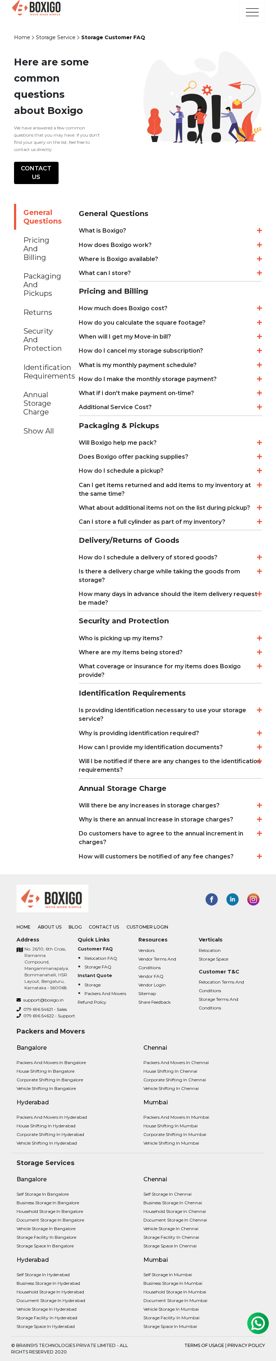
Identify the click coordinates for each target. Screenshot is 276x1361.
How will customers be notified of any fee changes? (156, 856)
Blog (76, 927)
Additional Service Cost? (115, 407)
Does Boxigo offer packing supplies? (133, 456)
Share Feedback (154, 1002)
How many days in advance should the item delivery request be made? (168, 598)
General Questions (42, 216)
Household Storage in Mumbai (174, 1291)
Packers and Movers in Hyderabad (52, 1117)
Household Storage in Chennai (174, 1211)
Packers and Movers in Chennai (176, 1062)
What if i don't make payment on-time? (136, 393)
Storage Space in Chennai (170, 1245)
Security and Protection (42, 340)
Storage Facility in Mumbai (171, 1317)
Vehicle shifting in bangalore (46, 1088)
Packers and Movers (105, 993)
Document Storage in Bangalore (50, 1220)
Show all (38, 431)
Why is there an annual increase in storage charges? (156, 819)
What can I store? (105, 273)
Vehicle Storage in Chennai (170, 1228)
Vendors (146, 950)
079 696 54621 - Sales (44, 1009)
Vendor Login (152, 984)
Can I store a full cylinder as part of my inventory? (152, 521)
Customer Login (147, 927)
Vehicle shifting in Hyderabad (47, 1143)
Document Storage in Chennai (175, 1220)
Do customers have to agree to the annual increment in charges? (161, 838)
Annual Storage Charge (37, 403)
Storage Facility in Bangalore (46, 1237)
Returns (37, 312)
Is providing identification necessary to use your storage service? (162, 714)
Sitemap (147, 993)
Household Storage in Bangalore (50, 1211)
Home (22, 37)
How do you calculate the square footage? (142, 322)
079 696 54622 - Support (48, 1015)
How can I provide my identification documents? (151, 747)
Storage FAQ (97, 967)
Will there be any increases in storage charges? (149, 805)
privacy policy (246, 1345)
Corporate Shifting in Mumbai (174, 1134)
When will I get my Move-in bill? (125, 336)
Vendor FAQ (151, 976)
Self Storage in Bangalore (43, 1194)
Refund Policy (92, 1002)
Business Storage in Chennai (172, 1202)
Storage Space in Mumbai (170, 1326)
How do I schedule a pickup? (121, 470)
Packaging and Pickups (42, 285)
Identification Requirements (45, 371)
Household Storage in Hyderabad (50, 1291)
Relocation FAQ (100, 958)
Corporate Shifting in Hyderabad (50, 1134)
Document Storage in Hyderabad (51, 1300)
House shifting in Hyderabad (46, 1125)
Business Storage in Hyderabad (48, 1283)
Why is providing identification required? (139, 733)
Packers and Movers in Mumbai (176, 1117)
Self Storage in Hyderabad (43, 1274)
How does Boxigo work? (115, 245)
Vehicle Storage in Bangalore (46, 1228)
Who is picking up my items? (121, 638)
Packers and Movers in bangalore (51, 1062)
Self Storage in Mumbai (167, 1274)
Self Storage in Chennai (167, 1194)
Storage (92, 984)
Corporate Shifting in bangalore (50, 1079)
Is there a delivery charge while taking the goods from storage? (159, 575)
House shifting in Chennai (170, 1071)
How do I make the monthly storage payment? (148, 379)
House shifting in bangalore (45, 1071)
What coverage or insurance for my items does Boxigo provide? (160, 670)
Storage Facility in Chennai (171, 1237)
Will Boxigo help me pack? (118, 442)
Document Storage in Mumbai (175, 1300)
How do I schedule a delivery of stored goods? (148, 557)
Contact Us (36, 172)
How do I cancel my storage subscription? (141, 350)
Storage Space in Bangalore (45, 1245)
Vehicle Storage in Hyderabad (47, 1309)
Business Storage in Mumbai (172, 1283)
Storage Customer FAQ (113, 37)
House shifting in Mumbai (170, 1125)
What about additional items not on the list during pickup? (164, 507)
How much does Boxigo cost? (123, 308)
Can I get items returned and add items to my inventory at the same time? (165, 489)
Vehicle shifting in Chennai (171, 1088)
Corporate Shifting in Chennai (174, 1079)
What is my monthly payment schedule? (138, 365)
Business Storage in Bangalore (48, 1202)
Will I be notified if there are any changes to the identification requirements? (170, 765)
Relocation (210, 950)
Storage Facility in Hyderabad (47, 1317)
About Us (50, 927)
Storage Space (213, 959)
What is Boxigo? (102, 230)
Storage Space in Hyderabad (46, 1326)
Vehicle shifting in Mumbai (171, 1143)
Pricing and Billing (36, 249)
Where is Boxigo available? (118, 259)
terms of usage (204, 1345)
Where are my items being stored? (131, 652)
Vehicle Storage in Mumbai (171, 1309)
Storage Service (55, 37)
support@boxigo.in (43, 1000)
